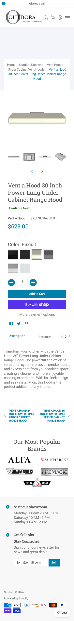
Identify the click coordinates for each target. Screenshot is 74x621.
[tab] (17, 337)
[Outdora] (23, 17)
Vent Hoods (55, 65)
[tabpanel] (37, 367)
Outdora (9, 592)
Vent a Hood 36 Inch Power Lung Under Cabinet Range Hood (52, 415)
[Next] (42, 171)
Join (54, 562)
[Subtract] (11, 282)
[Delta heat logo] (37, 482)
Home (11, 65)
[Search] (45, 17)
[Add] (33, 282)
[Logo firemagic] (54, 472)
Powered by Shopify (16, 598)
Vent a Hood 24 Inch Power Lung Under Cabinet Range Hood (21, 415)
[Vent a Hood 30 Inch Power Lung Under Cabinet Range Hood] (14, 157)
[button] (52, 17)
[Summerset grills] (54, 459)
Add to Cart (37, 294)
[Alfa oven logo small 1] (19, 459)
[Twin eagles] (19, 471)
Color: (22, 244)
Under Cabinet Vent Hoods (26, 69)
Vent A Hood (16, 218)
